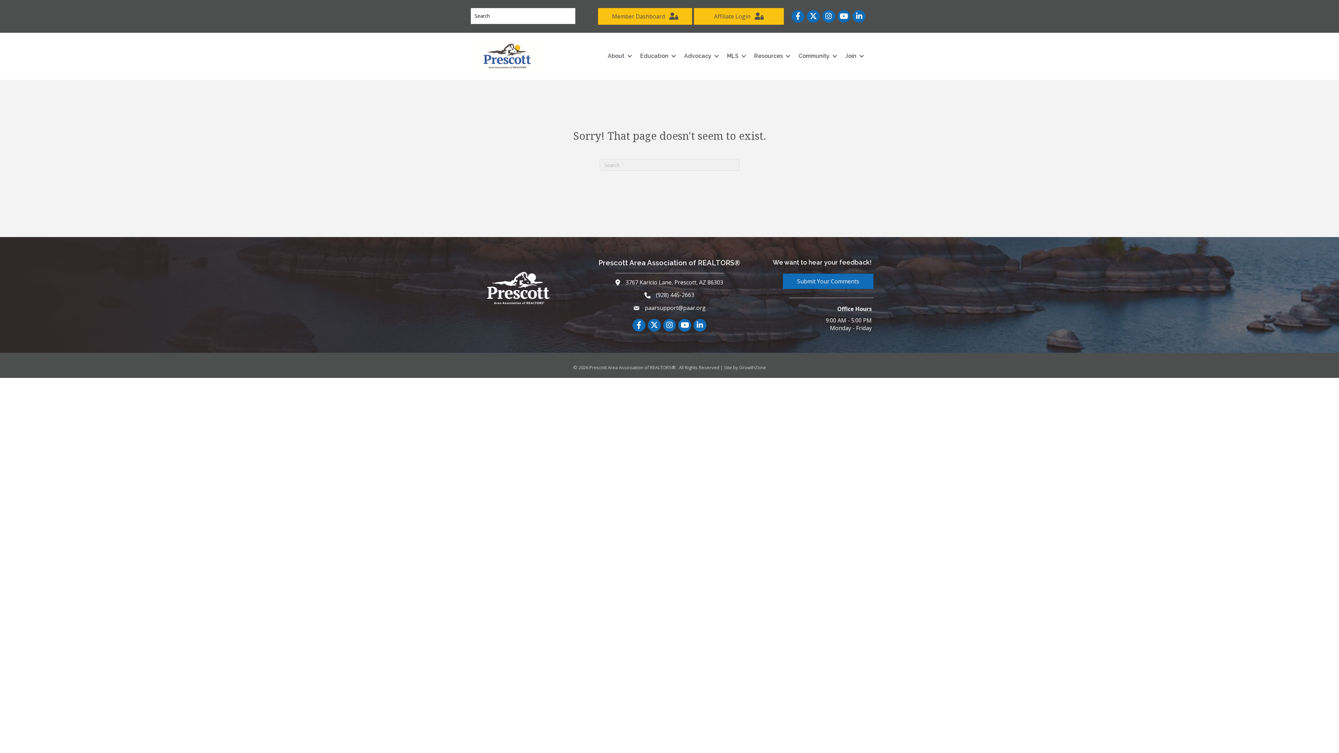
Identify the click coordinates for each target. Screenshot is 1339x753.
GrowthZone (752, 367)
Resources (768, 56)
